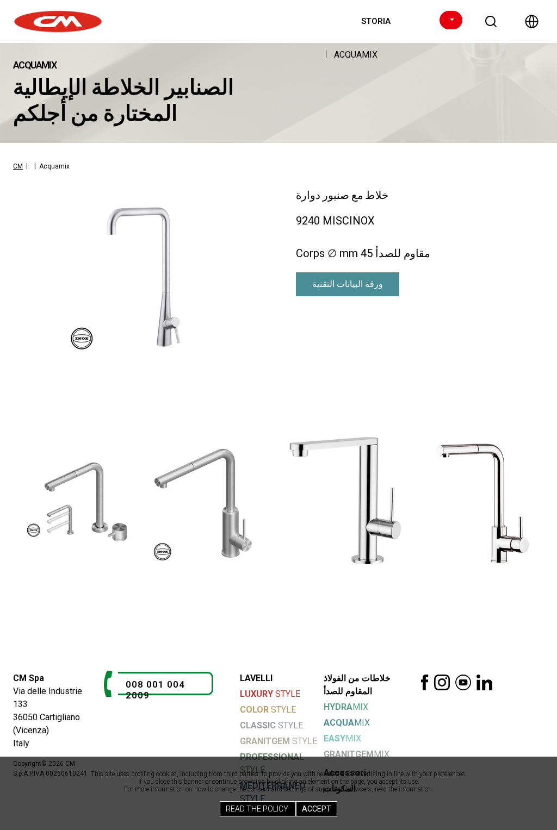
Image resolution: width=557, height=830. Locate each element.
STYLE (270, 694)
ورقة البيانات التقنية (347, 284)
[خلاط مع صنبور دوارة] (142, 277)
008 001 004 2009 (155, 690)
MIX (346, 707)
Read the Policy (258, 808)
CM (18, 166)
